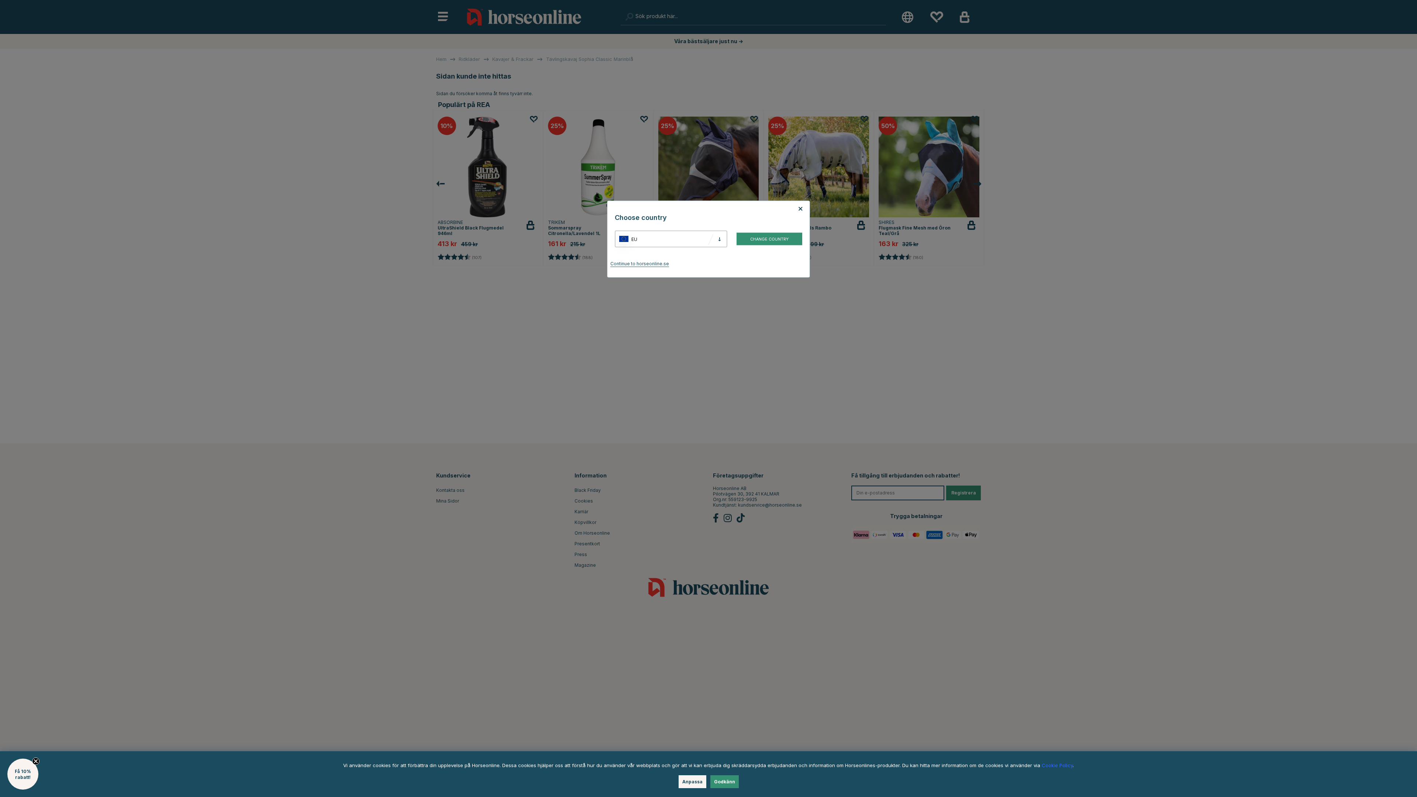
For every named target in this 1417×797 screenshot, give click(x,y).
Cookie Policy (1057, 765)
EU (634, 239)
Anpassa (692, 781)
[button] (22, 774)
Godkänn (724, 781)
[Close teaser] (35, 761)
